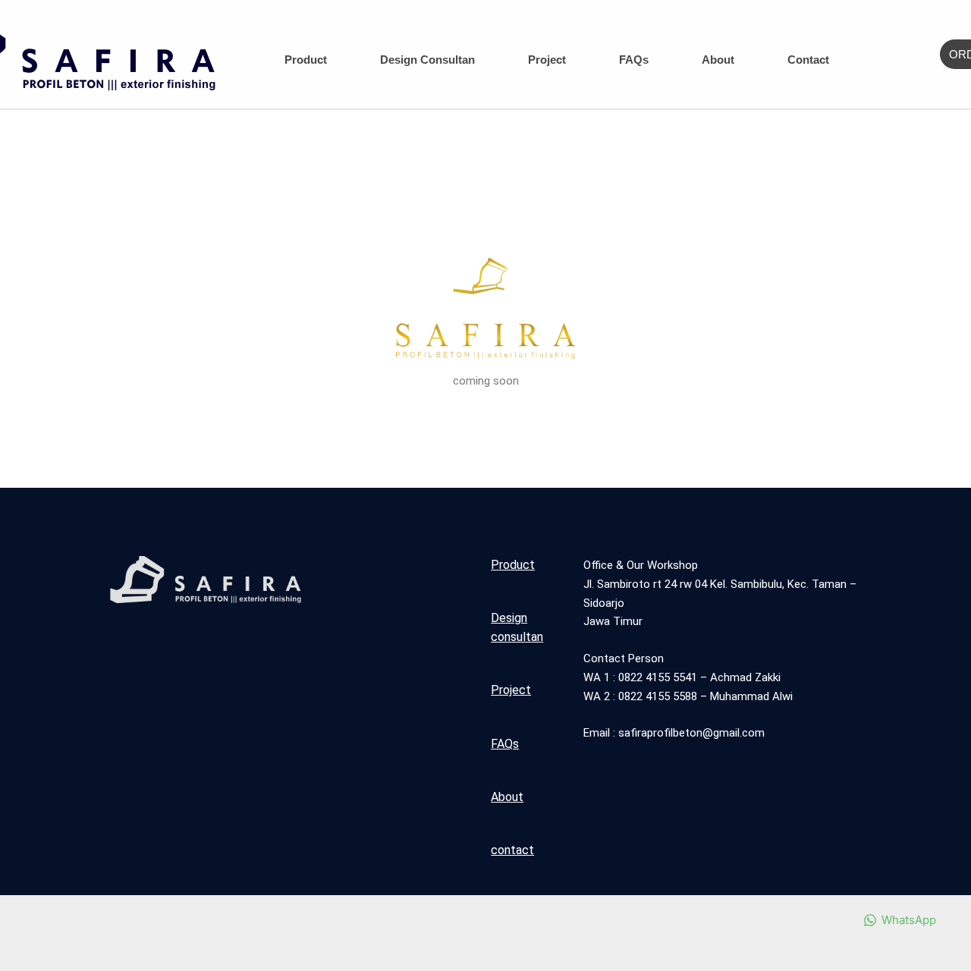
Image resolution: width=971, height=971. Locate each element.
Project (547, 59)
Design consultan (427, 59)
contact (808, 59)
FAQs (634, 59)
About (718, 59)
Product (305, 59)
